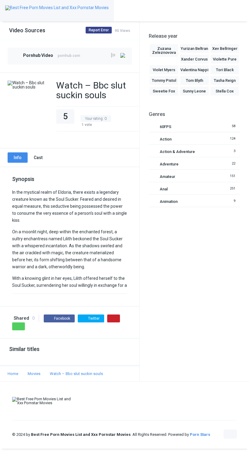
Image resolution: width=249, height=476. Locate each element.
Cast (38, 157)
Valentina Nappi (194, 70)
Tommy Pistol (164, 80)
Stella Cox (225, 91)
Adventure (169, 164)
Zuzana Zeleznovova (164, 50)
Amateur (167, 176)
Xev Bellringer (224, 48)
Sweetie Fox (164, 91)
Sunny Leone (194, 91)
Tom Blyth (194, 80)
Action (166, 139)
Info (18, 157)
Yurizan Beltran (194, 48)
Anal (164, 189)
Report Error (99, 30)
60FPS (165, 126)
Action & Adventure (177, 151)
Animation (169, 201)
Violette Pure (225, 59)
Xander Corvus (194, 59)
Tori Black (225, 70)
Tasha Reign (225, 80)
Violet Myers (164, 70)
